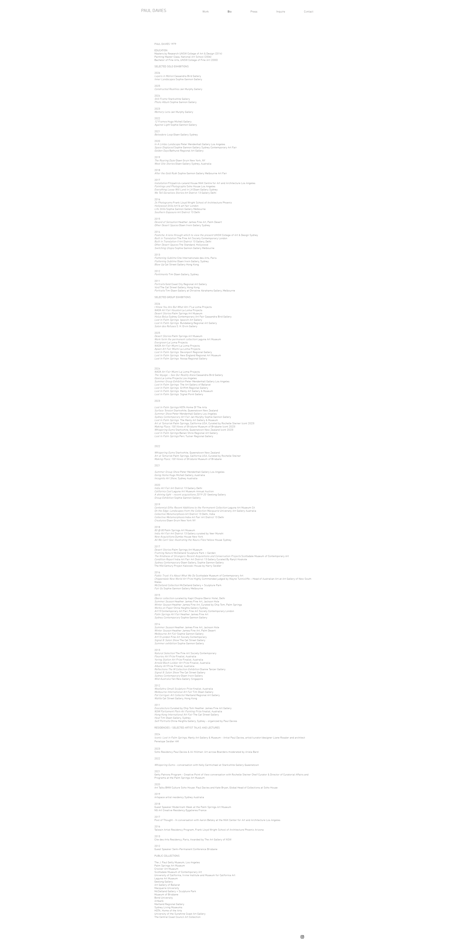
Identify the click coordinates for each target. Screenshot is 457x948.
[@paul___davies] (302, 937)
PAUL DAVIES (153, 11)
